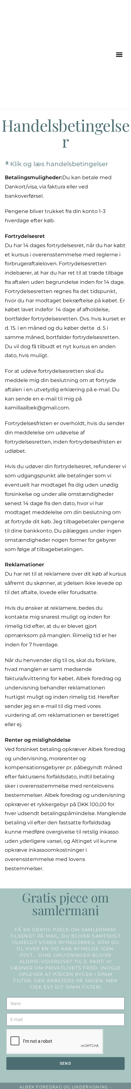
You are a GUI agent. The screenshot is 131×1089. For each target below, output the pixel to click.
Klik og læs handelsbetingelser (59, 164)
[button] (119, 54)
